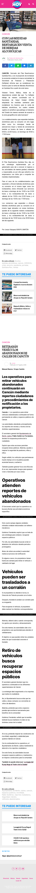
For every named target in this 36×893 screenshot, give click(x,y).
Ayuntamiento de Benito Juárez (14, 790)
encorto (10, 265)
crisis (4, 265)
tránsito (13, 797)
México (12, 878)
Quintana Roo (7, 267)
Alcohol (17, 261)
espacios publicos (9, 792)
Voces (31, 878)
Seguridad (6, 797)
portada (25, 265)
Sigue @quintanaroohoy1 (12, 856)
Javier (13, 363)
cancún (20, 263)
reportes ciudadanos (22, 795)
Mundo (18, 878)
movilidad (20, 792)
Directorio (6, 878)
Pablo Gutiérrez (8, 795)
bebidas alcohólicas (9, 263)
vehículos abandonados (11, 799)
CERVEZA (28, 263)
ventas (15, 267)
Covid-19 (18, 881)
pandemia (17, 265)
